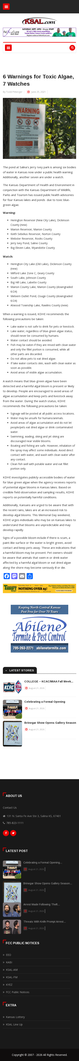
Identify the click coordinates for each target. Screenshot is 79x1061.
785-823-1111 (15, 823)
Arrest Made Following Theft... (41, 904)
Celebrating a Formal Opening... (42, 862)
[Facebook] (6, 834)
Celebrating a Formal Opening (44, 701)
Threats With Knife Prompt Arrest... (44, 921)
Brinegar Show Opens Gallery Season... (47, 883)
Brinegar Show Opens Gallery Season (50, 722)
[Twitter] (13, 834)
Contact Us (10, 807)
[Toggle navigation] (6, 6)
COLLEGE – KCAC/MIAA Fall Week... (48, 681)
